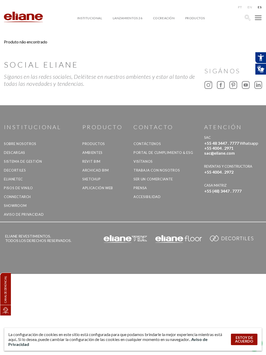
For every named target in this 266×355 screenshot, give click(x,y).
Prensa (140, 188)
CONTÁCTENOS (147, 144)
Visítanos (143, 161)
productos (195, 18)
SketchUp (91, 179)
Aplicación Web (97, 188)
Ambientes (92, 152)
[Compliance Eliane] (5, 310)
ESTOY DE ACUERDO (244, 339)
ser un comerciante (153, 179)
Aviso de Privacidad (24, 214)
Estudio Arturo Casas (177, 42)
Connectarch (17, 197)
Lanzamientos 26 (128, 18)
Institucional (89, 18)
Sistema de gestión (23, 161)
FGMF (162, 36)
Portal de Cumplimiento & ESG (163, 152)
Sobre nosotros (20, 144)
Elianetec (13, 179)
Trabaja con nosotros (157, 170)
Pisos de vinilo (18, 188)
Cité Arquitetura (172, 30)
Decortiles (15, 170)
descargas (14, 152)
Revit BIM (91, 161)
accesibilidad (147, 197)
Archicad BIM (95, 170)
